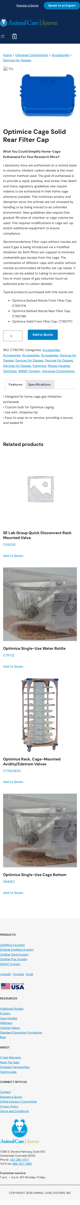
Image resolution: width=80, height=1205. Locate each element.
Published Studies (12, 1009)
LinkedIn (5, 974)
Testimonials (8, 1072)
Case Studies (8, 1018)
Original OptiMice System (17, 950)
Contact (5, 1092)
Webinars (6, 1023)
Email (29, 974)
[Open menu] (2, 36)
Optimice (10, 371)
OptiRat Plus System (13, 959)
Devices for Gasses (17, 60)
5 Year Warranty (10, 1057)
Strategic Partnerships (15, 1067)
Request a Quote (27, 5)
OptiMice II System (12, 945)
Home (7, 55)
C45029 (37, 538)
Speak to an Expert (62, 5)
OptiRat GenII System (14, 954)
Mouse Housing (59, 366)
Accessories (60, 55)
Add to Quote (42, 335)
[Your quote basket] (14, 36)
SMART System (29, 371)
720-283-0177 (19, 1160)
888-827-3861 (22, 1164)
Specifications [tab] (39, 384)
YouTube (18, 974)
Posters (5, 1013)
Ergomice (39, 366)
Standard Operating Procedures (21, 1032)
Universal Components (31, 55)
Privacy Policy (9, 1106)
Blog (3, 1037)
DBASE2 (34, 878)
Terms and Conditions (14, 1111)
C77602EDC (31, 765)
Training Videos (10, 1028)
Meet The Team (10, 1062)
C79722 (34, 651)
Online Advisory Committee (18, 1101)
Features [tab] (16, 384)
